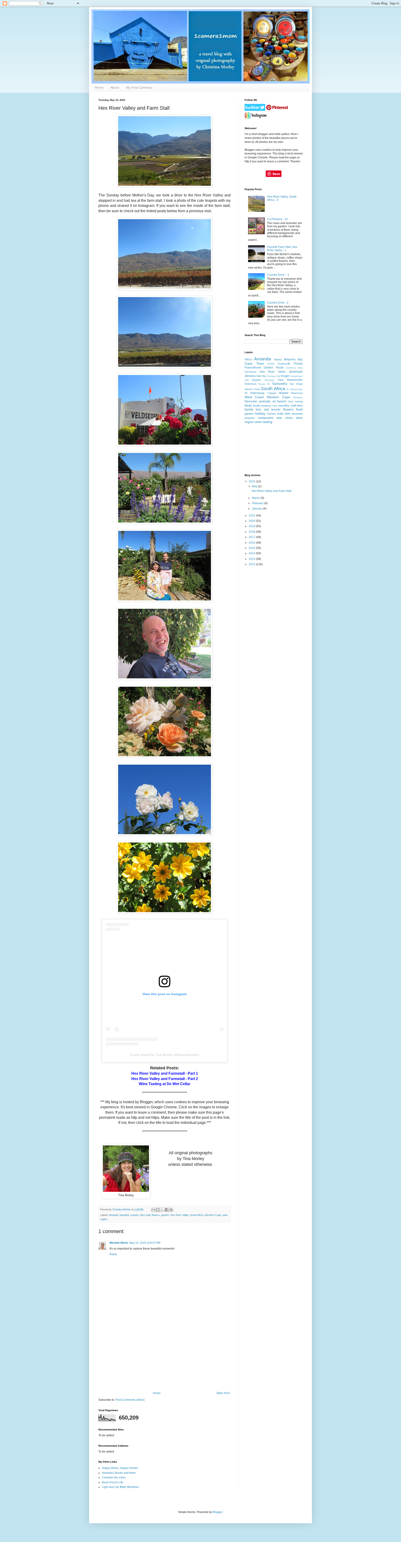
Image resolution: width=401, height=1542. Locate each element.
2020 (252, 521)
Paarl (281, 379)
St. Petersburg (254, 393)
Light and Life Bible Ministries (120, 1487)
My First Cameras (139, 87)
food (299, 409)
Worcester (251, 401)
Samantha (279, 383)
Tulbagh (271, 393)
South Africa (197, 1215)
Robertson (250, 383)
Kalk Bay (261, 376)
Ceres (271, 363)
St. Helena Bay (294, 389)
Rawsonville (295, 379)
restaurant (265, 418)
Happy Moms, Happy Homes (120, 1468)
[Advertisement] (164, 1357)
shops (289, 418)
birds (248, 405)
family (249, 409)
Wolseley (298, 397)
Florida (298, 363)
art (274, 401)
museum (297, 413)
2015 (252, 548)
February (258, 503)
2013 (252, 559)
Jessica (250, 376)
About (114, 87)
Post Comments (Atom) (130, 1399)
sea (279, 418)
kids (287, 413)
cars (274, 405)
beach (281, 401)
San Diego (296, 383)
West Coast (254, 397)
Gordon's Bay (294, 367)
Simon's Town (252, 389)
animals (264, 401)
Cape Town (254, 363)
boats (256, 405)
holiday (260, 413)
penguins (250, 418)
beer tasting (295, 401)
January (257, 508)
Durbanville (284, 363)
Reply (113, 1254)
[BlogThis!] (157, 1209)
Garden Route (273, 367)
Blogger (217, 1512)
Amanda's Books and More (119, 1473)
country (134, 1215)
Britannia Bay (293, 359)
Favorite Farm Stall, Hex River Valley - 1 (282, 248)
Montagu (269, 380)
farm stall (145, 1215)
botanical (266, 405)
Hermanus (250, 371)
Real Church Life (112, 1482)
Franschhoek (253, 367)
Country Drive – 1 (278, 274)
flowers (156, 1215)
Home (99, 87)
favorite (276, 409)
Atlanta (278, 359)
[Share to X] (162, 1209)
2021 (252, 515)
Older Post (223, 1393)
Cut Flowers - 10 (277, 219)
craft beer (297, 405)
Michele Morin (119, 1242)
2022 (252, 481)
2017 (252, 537)
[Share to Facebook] (166, 1209)
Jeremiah (296, 371)
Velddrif (283, 393)
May (255, 486)
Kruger (285, 376)
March (256, 498)
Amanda (113, 1215)
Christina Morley (121, 1209)
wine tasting (263, 422)
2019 (252, 526)
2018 (252, 531)
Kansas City (273, 376)
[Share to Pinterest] (171, 1209)
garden (165, 1215)
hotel (280, 413)
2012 (252, 564)
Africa (248, 359)
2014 (252, 553)
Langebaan (296, 376)
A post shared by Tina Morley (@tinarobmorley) (164, 1055)
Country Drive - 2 (277, 302)
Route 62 (264, 384)
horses (271, 413)
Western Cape (213, 1215)
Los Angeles (253, 379)
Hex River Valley (179, 1215)
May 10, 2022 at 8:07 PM (144, 1242)
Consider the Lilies (114, 1477)
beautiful (124, 1215)
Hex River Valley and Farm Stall (271, 491)
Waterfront (297, 393)
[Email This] (153, 1209)
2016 (252, 542)
